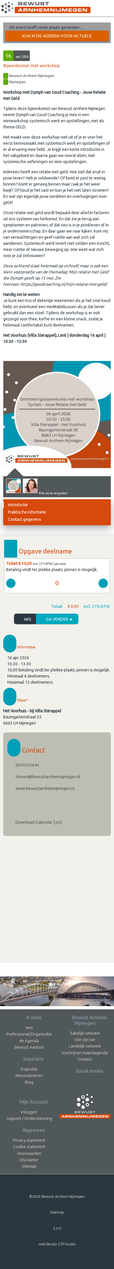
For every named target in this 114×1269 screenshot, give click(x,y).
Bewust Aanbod (29, 1047)
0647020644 (27, 765)
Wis (27, 619)
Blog (29, 1082)
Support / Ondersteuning (29, 1118)
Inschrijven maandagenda (85, 1052)
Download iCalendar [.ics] (38, 822)
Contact (85, 1059)
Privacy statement (29, 1140)
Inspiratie (29, 1069)
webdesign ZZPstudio (57, 1244)
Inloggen (29, 1112)
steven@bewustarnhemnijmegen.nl (47, 776)
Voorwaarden (29, 1153)
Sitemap (29, 1166)
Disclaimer (29, 1160)
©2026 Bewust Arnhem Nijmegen (57, 1196)
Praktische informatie (27, 512)
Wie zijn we (85, 1039)
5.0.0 (57, 1228)
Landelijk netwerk (85, 1046)
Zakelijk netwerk (85, 1033)
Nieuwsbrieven (29, 1075)
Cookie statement (29, 1146)
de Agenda (29, 1040)
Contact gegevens (24, 519)
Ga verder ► (59, 619)
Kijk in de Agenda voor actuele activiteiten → (57, 37)
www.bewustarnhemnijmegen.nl (45, 788)
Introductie (18, 504)
